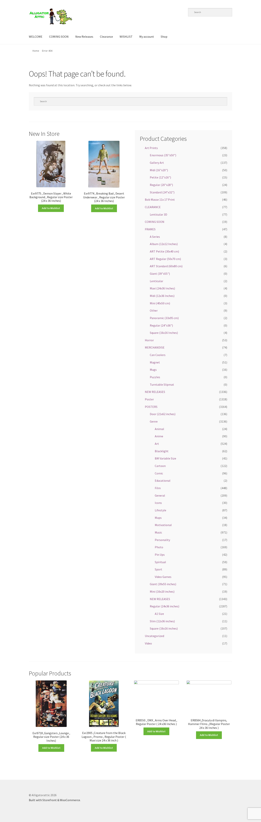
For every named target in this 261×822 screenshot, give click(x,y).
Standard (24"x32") (162, 192)
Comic (159, 473)
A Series (155, 237)
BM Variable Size (165, 458)
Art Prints (151, 148)
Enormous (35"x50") (163, 155)
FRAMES (150, 229)
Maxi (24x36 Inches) (162, 288)
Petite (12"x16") (160, 177)
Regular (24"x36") (161, 325)
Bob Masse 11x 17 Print (160, 199)
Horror (149, 340)
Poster (149, 399)
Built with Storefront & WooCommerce (54, 800)
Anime (159, 436)
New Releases (84, 36)
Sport (158, 569)
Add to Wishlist (51, 208)
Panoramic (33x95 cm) (164, 318)
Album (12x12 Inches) (164, 244)
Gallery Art (157, 163)
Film (158, 488)
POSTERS (151, 407)
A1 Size (159, 614)
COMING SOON (59, 36)
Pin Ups (160, 554)
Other (154, 310)
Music (158, 532)
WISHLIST (126, 36)
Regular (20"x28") (161, 185)
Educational (162, 480)
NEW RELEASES (155, 392)
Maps (158, 518)
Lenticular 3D (158, 214)
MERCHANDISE (155, 347)
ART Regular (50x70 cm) (165, 259)
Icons (158, 503)
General (160, 495)
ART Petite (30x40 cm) (164, 251)
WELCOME (35, 36)
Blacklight (162, 451)
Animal (159, 429)
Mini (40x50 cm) (160, 303)
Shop (164, 36)
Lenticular (156, 281)
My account (146, 36)
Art (157, 444)
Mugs (153, 369)
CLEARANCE (153, 207)
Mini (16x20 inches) (162, 591)
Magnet (155, 362)
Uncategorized (154, 636)
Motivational (163, 525)
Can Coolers (157, 355)
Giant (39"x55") (160, 273)
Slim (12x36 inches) (162, 621)
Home (35, 50)
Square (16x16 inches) (164, 628)
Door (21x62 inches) (162, 414)
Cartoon (160, 466)
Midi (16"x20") (159, 170)
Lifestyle (160, 510)
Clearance (106, 36)
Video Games (163, 577)
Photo (159, 547)
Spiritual (160, 562)
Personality (162, 540)
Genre (154, 421)
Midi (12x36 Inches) (162, 296)
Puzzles (155, 377)
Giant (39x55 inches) (163, 584)
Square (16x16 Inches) (164, 333)
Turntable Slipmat (162, 384)
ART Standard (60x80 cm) (166, 266)
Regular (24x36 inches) (164, 606)
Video (148, 643)
